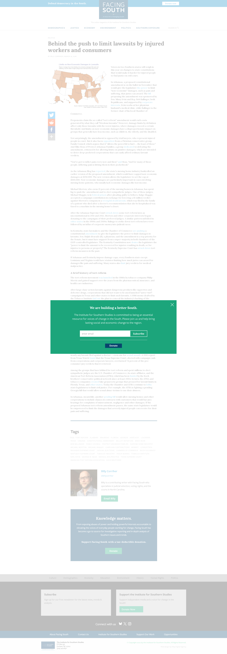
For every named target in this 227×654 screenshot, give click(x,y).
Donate (113, 345)
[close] (172, 304)
